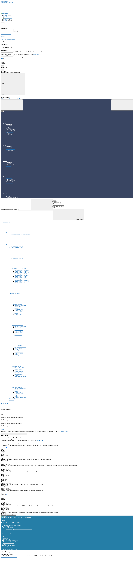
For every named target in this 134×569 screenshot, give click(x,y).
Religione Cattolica (19, 311)
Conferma (7, 97)
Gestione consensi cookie (9, 545)
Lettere (16, 308)
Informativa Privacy (7, 539)
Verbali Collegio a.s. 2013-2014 (22, 280)
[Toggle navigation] (12, 105)
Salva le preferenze (11, 514)
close (2, 111)
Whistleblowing (6, 544)
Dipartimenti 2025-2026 (17, 304)
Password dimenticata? (6, 34)
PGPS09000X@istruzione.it (18, 527)
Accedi (2, 23)
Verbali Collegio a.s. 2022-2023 (19, 268)
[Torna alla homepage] (67, 98)
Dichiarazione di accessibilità (9, 541)
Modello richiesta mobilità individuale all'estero (19, 234)
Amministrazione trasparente (9, 546)
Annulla (2, 97)
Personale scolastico (57, 203)
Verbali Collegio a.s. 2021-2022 (22, 270)
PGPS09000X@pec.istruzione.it (19, 529)
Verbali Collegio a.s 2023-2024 (16, 258)
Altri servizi (11, 400)
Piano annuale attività (13, 398)
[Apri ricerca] (122, 105)
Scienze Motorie (18, 314)
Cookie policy (6, 536)
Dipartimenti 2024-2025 (17, 325)
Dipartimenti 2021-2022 (58, 206)
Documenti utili (56, 202)
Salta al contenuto (4, 1)
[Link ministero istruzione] (7, 2)
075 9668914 (8, 526)
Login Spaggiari (36, 54)
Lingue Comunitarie (19, 310)
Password (16, 31)
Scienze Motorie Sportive (20, 397)
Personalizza (3, 434)
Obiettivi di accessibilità (8, 543)
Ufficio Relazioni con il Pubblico (10, 540)
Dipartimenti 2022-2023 (17, 366)
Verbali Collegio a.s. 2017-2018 (22, 275)
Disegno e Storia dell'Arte (20, 305)
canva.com (3, 448)
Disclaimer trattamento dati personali (9, 557)
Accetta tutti (21, 434)
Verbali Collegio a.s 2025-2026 (16, 246)
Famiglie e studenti (10, 232)
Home (54, 200)
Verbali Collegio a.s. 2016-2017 (22, 276)
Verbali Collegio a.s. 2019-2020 (22, 272)
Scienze (16, 313)
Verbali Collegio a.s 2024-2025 (16, 247)
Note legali (5, 538)
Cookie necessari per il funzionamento (9, 444)
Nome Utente (17, 30)
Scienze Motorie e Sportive (20, 376)
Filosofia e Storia (18, 306)
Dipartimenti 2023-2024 (17, 345)
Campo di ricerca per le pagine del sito (9, 209)
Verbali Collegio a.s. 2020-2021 (22, 271)
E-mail (15, 51)
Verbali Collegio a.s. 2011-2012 (21, 282)
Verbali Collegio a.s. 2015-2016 (22, 277)
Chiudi (2, 62)
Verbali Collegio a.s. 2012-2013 (22, 281)
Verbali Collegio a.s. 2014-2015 (22, 279)
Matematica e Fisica (19, 309)
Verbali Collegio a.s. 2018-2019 (22, 273)
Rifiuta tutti (12, 434)
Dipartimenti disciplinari (58, 205)
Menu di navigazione (78, 219)
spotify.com (3, 494)
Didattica (55, 201)
